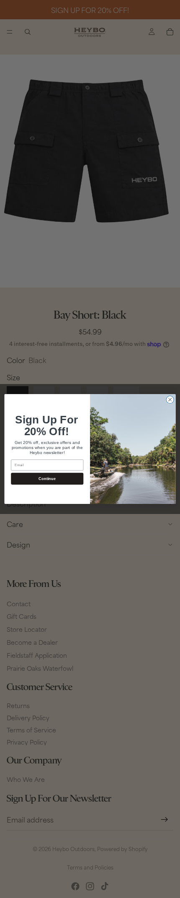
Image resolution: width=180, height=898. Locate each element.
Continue (47, 478)
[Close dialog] (170, 399)
